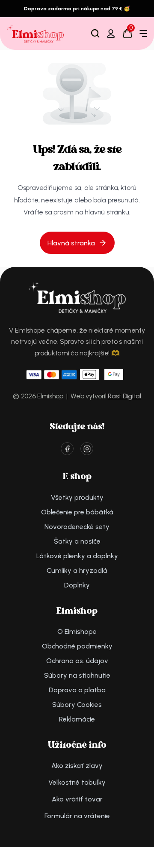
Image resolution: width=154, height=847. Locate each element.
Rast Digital (124, 396)
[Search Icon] (95, 33)
